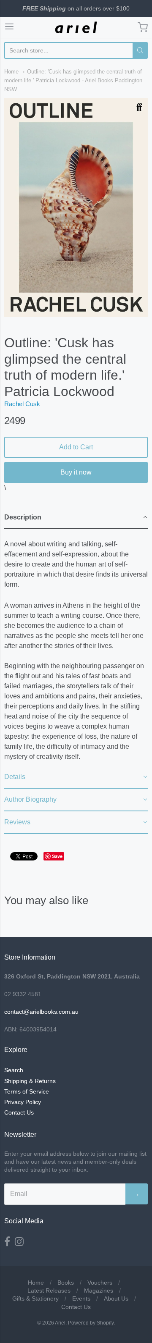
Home (11, 71)
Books (65, 1282)
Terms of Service (26, 1091)
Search (13, 1070)
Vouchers (99, 1282)
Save (57, 856)
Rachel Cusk (22, 403)
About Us (116, 1298)
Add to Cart (76, 447)
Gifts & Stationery (35, 1298)
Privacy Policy (22, 1102)
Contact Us (19, 1112)
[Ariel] (76, 27)
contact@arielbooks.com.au (41, 1011)
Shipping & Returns (30, 1081)
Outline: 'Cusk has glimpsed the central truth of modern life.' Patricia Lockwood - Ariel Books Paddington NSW (73, 80)
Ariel (60, 1323)
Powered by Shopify (91, 1323)
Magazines (98, 1290)
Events (81, 1298)
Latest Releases (49, 1290)
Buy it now (76, 472)
